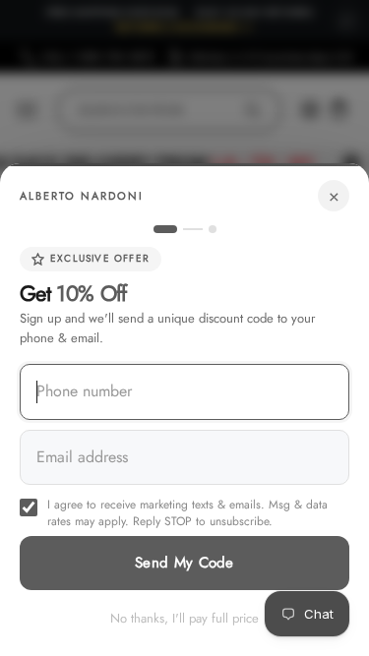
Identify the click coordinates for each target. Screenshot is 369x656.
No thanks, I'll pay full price (184, 618)
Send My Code (184, 562)
